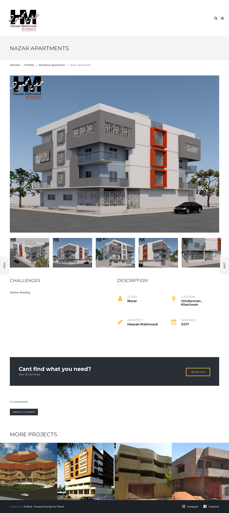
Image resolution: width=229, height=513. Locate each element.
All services (198, 372)
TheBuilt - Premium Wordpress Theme (43, 506)
